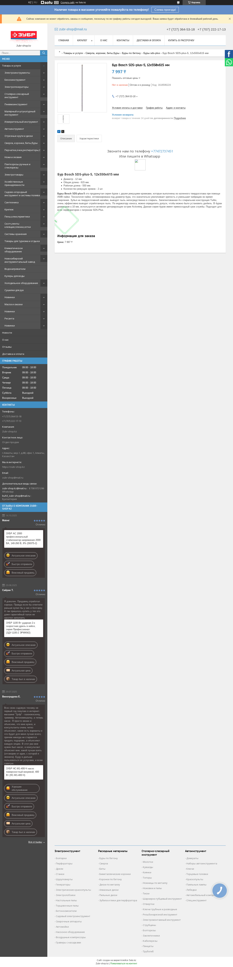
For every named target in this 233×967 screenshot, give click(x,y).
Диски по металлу (109, 884)
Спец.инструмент (196, 900)
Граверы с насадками (68, 942)
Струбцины (149, 925)
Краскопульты (194, 879)
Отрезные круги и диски (19, 136)
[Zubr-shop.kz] (24, 35)
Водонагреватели (15, 268)
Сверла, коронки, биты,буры (21, 143)
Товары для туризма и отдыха (22, 241)
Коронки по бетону (110, 879)
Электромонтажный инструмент (162, 919)
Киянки (147, 872)
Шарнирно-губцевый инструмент (162, 898)
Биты (102, 868)
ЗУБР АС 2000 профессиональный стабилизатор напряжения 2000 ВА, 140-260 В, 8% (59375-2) (23, 538)
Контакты (123, 40)
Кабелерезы (150, 940)
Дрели (59, 868)
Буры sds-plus (151, 53)
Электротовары (14, 174)
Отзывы (7, 346)
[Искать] (43, 53)
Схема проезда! (165, 9)
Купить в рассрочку (181, 40)
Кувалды (148, 867)
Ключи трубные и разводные (160, 909)
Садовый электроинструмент (73, 916)
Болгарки (61, 858)
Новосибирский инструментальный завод (20, 260)
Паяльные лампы (196, 884)
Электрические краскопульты (73, 889)
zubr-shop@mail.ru (12, 477)
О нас (5, 339)
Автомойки (62, 926)
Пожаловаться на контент (123, 963)
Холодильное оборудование (21, 283)
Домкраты (192, 858)
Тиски (146, 893)
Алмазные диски (109, 889)
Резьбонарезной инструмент (160, 914)
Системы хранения (16, 234)
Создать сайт (68, 2)
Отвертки (148, 904)
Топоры (147, 877)
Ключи (190, 868)
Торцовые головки (197, 874)
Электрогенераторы (17, 86)
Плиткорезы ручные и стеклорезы (17, 166)
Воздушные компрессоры (71, 937)
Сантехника (12, 202)
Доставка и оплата (13, 354)
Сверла (103, 863)
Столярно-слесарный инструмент (17, 95)
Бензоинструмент (15, 79)
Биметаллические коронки (115, 874)
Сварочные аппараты (69, 921)
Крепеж (9, 209)
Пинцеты (148, 946)
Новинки (10, 297)
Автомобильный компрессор (203, 895)
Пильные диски (108, 895)
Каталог (82, 40)
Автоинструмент (14, 128)
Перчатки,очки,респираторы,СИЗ (24, 150)
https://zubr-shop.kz (13, 467)
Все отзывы (35, 841)
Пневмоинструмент (16, 104)
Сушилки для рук (14, 290)
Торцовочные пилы (67, 905)
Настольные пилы (66, 900)
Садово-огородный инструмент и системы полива (22, 193)
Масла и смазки (14, 304)
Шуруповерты (64, 879)
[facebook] (58, 132)
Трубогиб (148, 951)
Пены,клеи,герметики (17, 216)
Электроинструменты (17, 72)
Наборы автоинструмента (201, 863)
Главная (63, 40)
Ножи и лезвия (13, 157)
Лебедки (191, 889)
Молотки (148, 861)
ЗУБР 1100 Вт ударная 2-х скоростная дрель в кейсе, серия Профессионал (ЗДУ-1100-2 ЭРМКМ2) (20, 627)
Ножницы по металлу (155, 883)
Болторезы (149, 930)
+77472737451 (162, 151)
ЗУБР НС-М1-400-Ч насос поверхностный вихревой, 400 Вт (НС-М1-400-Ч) (22, 771)
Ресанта (9, 318)
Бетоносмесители (66, 911)
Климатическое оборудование (14, 250)
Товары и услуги (11, 65)
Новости (7, 332)
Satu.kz (132, 960)
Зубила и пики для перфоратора (118, 900)
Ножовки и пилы (152, 888)
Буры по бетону (131, 53)
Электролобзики (65, 895)
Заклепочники (151, 935)
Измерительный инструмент (21, 121)
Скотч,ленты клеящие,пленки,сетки (18, 225)
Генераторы (63, 884)
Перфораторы (64, 863)
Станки (60, 874)
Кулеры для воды (15, 276)
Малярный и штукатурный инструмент (20, 113)
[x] (62, 132)
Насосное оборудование (70, 932)
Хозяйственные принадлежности (14, 183)
